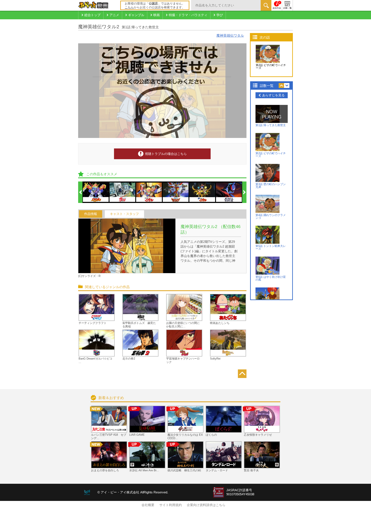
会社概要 (147, 505)
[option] (96, 192)
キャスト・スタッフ (124, 214)
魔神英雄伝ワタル (230, 35)
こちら (129, 7)
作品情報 (90, 214)
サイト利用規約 (170, 505)
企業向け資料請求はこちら (206, 505)
